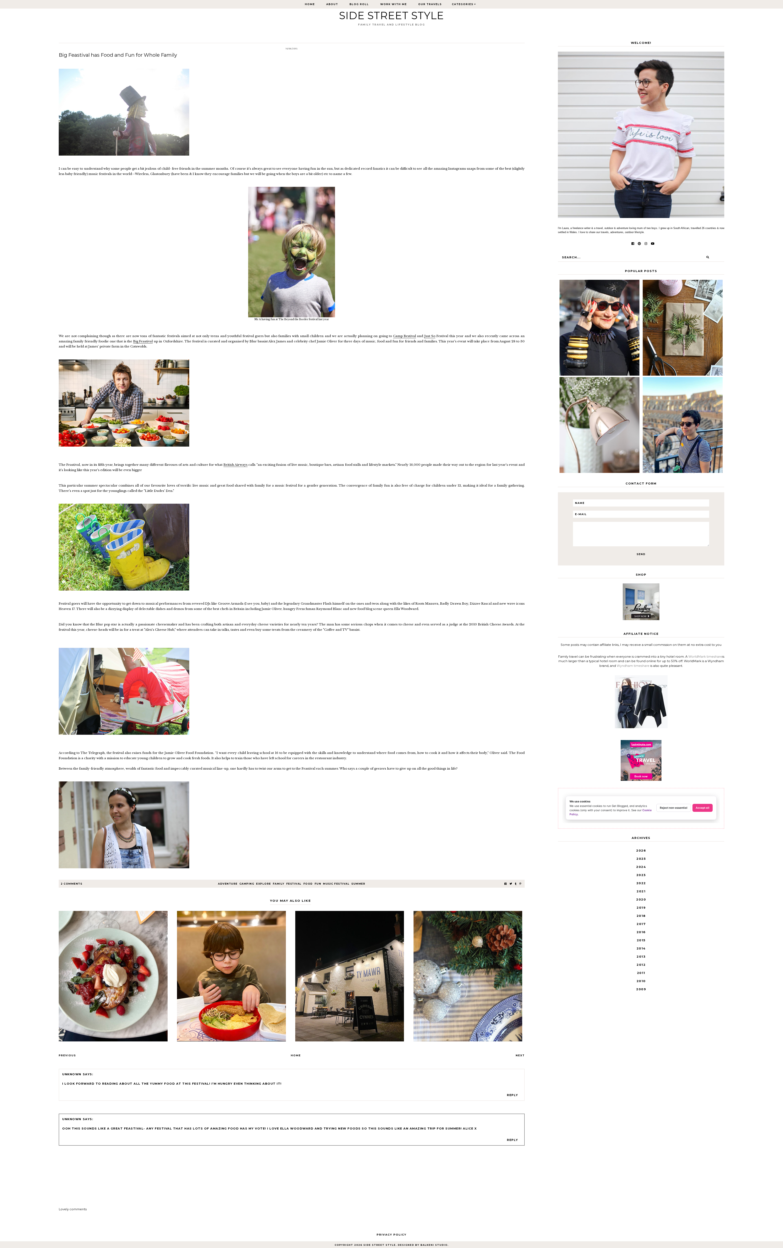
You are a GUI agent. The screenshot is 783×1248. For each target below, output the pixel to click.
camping (246, 883)
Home (310, 4)
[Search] (707, 257)
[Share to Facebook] (505, 884)
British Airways (235, 465)
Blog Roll (359, 4)
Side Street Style (391, 15)
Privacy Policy (391, 1234)
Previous (67, 1055)
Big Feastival (143, 341)
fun (318, 883)
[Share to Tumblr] (515, 884)
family (278, 883)
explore (263, 883)
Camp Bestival (404, 336)
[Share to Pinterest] (520, 884)
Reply (512, 1095)
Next (520, 1055)
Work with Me (393, 4)
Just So (429, 336)
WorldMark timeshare (705, 656)
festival (294, 883)
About (332, 4)
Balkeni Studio (434, 1245)
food (308, 883)
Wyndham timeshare (633, 666)
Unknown (71, 1074)
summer (358, 883)
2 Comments (71, 883)
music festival (336, 883)
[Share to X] (511, 884)
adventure (228, 883)
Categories (462, 4)
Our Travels (430, 4)
